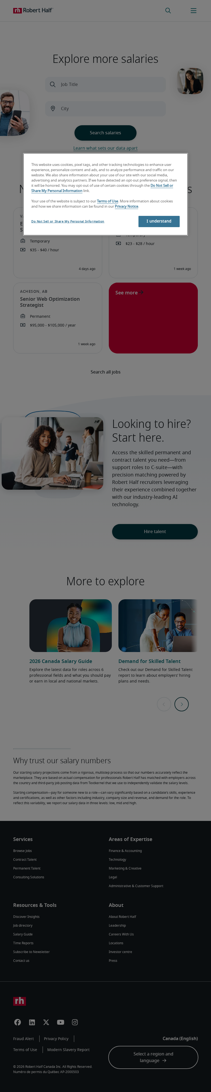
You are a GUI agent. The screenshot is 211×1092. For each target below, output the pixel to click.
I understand (159, 221)
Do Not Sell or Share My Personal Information (67, 221)
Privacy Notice (126, 206)
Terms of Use (107, 201)
